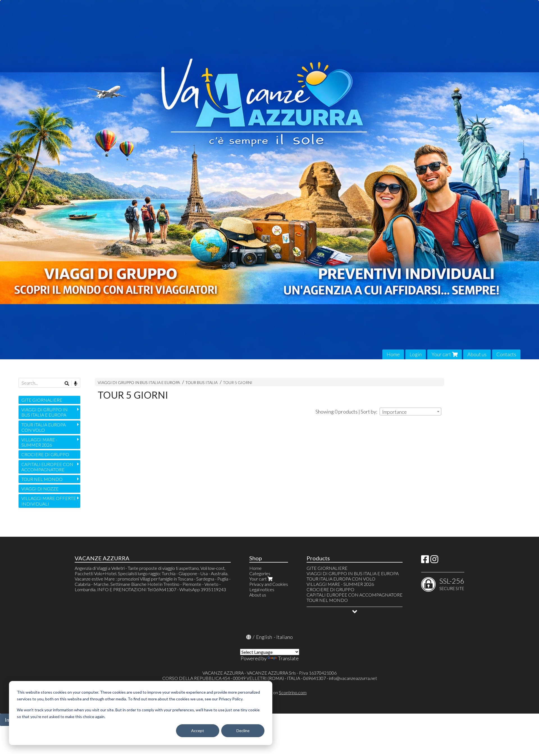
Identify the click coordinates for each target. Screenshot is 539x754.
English (264, 637)
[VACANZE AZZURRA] (269, 179)
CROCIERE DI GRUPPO (45, 454)
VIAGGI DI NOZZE (40, 488)
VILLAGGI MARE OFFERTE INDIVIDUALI (48, 500)
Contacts (506, 354)
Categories (259, 573)
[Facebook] (425, 560)
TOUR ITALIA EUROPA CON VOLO (43, 427)
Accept (197, 730)
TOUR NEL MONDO (42, 479)
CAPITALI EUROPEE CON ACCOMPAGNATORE (47, 466)
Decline (243, 730)
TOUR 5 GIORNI (237, 382)
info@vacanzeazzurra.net (353, 678)
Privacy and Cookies (268, 584)
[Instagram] (434, 560)
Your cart (441, 354)
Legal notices (261, 589)
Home (393, 354)
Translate (288, 658)
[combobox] (410, 411)
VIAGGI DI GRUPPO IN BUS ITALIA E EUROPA (139, 382)
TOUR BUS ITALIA (201, 382)
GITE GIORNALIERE (41, 400)
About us (477, 354)
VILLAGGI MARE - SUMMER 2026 (39, 442)
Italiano (284, 637)
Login (416, 354)
